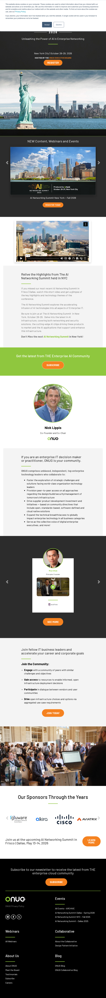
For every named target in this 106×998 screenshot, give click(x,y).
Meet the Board (12, 970)
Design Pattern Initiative (66, 945)
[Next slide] (99, 162)
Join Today (53, 713)
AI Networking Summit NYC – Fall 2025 (72, 917)
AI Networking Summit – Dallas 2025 (71, 921)
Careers (8, 982)
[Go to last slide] (7, 162)
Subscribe (53, 365)
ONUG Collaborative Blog (66, 970)
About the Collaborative (66, 941)
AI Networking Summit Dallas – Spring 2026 (75, 912)
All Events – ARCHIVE (65, 908)
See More (53, 621)
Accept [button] (47, 24)
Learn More (91, 841)
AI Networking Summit (56, 336)
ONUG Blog (60, 965)
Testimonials (11, 974)
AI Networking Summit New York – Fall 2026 (53, 197)
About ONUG (11, 965)
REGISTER (53, 62)
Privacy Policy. (20, 11)
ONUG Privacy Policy (14, 906)
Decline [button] (59, 24)
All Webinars (11, 941)
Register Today (53, 205)
